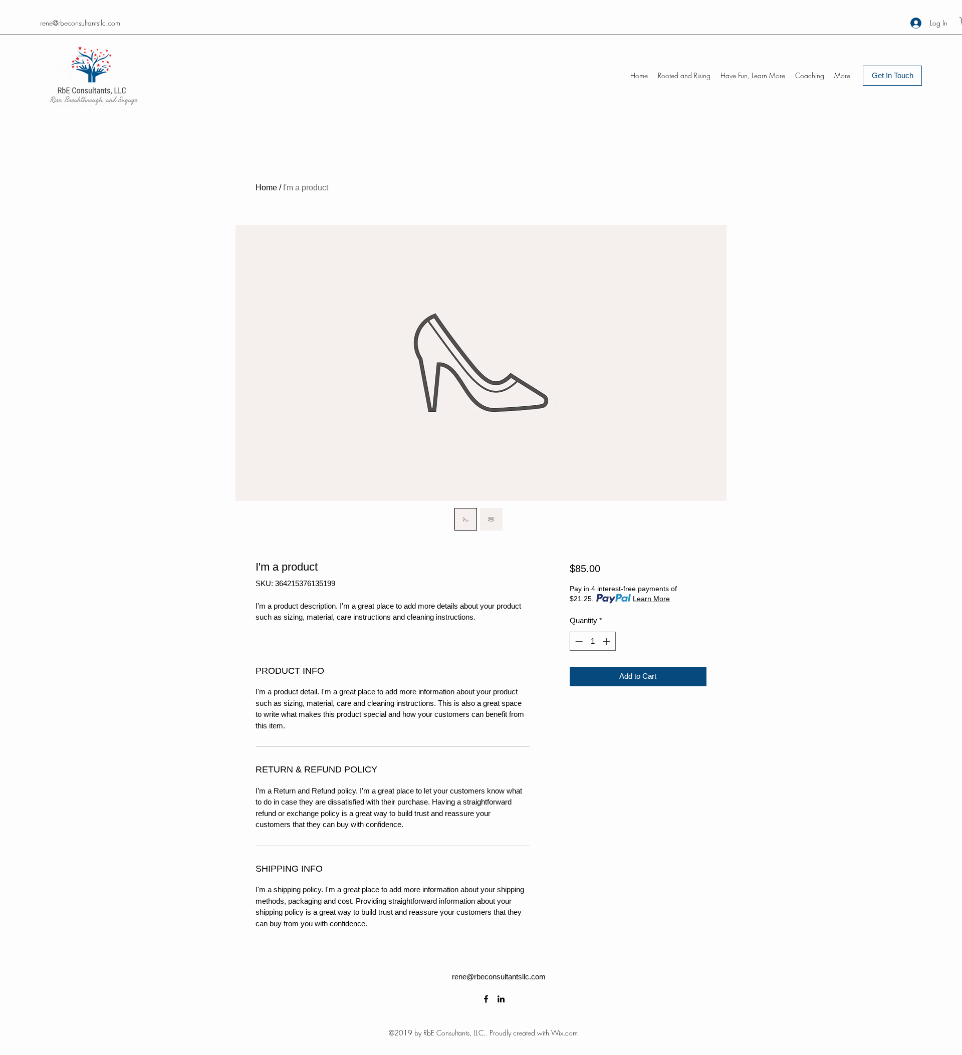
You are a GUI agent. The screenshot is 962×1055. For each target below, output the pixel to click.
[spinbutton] (592, 641)
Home (266, 187)
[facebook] (486, 999)
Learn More (651, 599)
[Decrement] (578, 641)
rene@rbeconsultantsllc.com (80, 23)
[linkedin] (501, 999)
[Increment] (607, 641)
